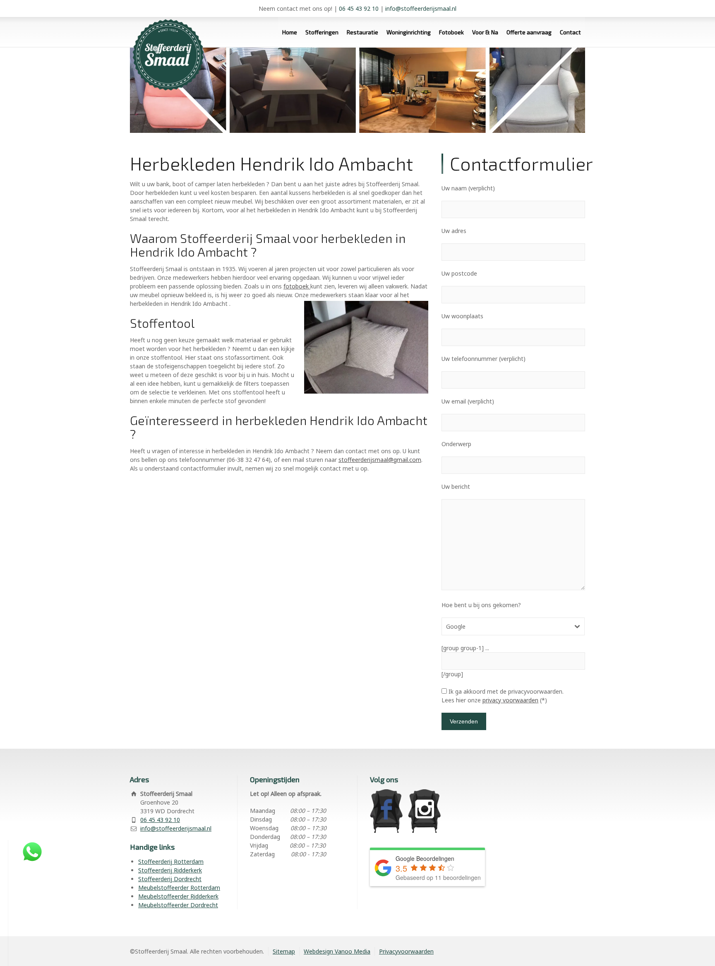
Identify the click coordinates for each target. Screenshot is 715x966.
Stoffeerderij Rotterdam (171, 861)
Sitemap (284, 951)
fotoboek (296, 286)
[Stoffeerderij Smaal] (165, 48)
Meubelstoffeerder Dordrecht (178, 905)
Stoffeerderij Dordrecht (170, 879)
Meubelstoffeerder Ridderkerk (178, 896)
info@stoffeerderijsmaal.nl (420, 8)
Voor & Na (485, 32)
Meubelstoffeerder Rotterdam (179, 888)
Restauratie (362, 32)
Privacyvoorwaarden (406, 951)
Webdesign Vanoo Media (337, 951)
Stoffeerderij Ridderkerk (170, 870)
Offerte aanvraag (529, 32)
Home (289, 32)
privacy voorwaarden (510, 700)
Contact (570, 32)
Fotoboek (451, 32)
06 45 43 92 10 (359, 8)
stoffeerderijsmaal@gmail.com (379, 460)
